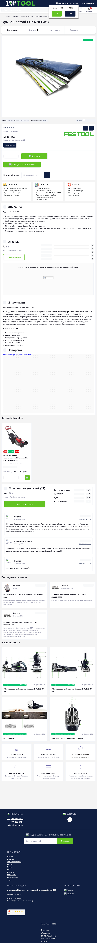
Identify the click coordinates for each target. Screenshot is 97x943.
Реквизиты (10, 859)
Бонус (75, 185)
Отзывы (10, 856)
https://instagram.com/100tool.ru (69, 819)
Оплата (44, 185)
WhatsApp (70, 893)
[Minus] (6, 156)
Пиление (16, 16)
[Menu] (3, 3)
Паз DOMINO (8, 738)
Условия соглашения (14, 862)
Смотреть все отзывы (25, 504)
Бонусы (9, 867)
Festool (8, 16)
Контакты (10, 872)
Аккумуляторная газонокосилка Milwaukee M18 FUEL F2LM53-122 (16, 458)
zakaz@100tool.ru (15, 825)
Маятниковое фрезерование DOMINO (67, 738)
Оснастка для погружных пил (45, 16)
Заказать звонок (88, 3)
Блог (8, 869)
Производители (12, 877)
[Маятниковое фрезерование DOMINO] (72, 714)
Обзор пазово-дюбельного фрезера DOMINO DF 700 (23, 690)
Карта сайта (11, 875)
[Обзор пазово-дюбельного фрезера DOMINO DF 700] (24, 664)
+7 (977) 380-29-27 (15, 822)
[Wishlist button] (85, 128)
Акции (9, 880)
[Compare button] (91, 128)
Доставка (14, 185)
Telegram (70, 890)
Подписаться (65, 841)
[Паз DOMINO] (24, 714)
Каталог (10, 864)
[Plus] (16, 156)
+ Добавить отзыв (14, 257)
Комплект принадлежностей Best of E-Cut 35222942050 (68, 596)
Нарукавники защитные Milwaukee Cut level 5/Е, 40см (23, 596)
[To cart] (27, 477)
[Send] (47, 175)
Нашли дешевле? (9, 127)
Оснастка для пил (27, 16)
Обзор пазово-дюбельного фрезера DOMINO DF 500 (71, 690)
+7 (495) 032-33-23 (15, 819)
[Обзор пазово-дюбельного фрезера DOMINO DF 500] (72, 664)
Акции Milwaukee (12, 418)
